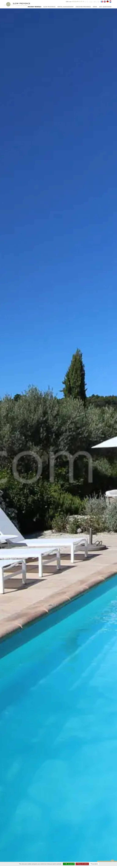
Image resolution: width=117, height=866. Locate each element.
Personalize (94, 864)
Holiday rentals (34, 7)
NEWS (95, 7)
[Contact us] (112, 861)
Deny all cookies (83, 864)
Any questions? (105, 7)
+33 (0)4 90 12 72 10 (78, 1)
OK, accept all (69, 864)
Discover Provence (83, 7)
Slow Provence (49, 7)
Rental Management (66, 7)
